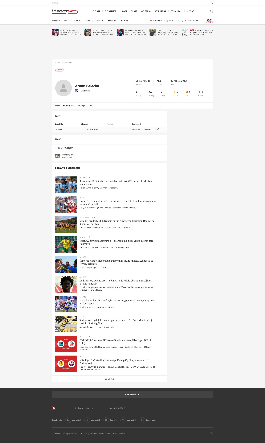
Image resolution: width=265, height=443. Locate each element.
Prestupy (81, 105)
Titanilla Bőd (84, 217)
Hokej (124, 11)
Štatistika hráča (68, 105)
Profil (57, 105)
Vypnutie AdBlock (117, 408)
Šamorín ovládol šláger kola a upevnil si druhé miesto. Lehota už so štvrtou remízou (116, 262)
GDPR (90, 105)
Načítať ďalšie (110, 379)
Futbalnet (110, 11)
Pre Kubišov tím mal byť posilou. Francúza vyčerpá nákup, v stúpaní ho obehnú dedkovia (136, 32)
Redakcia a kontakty (84, 408)
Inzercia (84, 433)
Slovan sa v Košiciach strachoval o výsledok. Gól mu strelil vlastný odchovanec (116, 183)
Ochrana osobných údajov (100, 433)
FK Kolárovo (85, 91)
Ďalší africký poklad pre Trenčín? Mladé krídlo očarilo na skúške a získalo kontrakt (116, 282)
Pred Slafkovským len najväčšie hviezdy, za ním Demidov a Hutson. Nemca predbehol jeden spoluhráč (70, 32)
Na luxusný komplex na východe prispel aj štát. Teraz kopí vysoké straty (201, 32)
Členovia (58, 63)
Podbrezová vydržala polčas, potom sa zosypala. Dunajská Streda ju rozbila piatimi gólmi (116, 322)
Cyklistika (160, 11)
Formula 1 (176, 11)
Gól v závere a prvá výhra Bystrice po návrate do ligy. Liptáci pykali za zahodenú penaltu (118, 202)
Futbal (96, 11)
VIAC (192, 11)
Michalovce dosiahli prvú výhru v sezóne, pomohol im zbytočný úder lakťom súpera (117, 302)
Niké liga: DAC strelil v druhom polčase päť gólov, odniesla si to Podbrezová (114, 362)
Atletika (146, 11)
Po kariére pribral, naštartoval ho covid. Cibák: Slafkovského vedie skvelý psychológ (168, 32)
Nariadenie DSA (119, 433)
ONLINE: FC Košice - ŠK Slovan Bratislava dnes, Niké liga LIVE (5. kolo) (115, 342)
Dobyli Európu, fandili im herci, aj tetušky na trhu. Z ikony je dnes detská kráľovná (104, 32)
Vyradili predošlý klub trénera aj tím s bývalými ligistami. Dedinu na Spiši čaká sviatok (117, 222)
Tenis (134, 11)
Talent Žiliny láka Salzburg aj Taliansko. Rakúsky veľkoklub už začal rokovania (117, 242)
